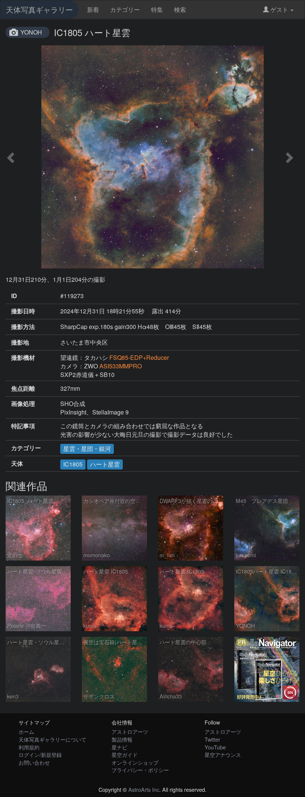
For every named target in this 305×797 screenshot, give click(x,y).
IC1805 (73, 464)
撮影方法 (23, 327)
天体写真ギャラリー (39, 9)
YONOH (31, 32)
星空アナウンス (223, 754)
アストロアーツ (130, 731)
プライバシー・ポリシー (140, 770)
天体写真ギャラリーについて (52, 739)
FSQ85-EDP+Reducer (139, 357)
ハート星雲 (105, 464)
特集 (157, 9)
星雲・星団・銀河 (87, 448)
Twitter (212, 739)
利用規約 (29, 747)
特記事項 (23, 426)
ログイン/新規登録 (40, 754)
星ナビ (119, 747)
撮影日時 (23, 311)
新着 (93, 9)
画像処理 (23, 404)
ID (14, 296)
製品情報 (122, 739)
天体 (17, 463)
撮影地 (20, 342)
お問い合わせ (34, 762)
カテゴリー (125, 9)
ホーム (26, 731)
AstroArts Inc (143, 789)
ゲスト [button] (279, 9)
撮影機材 (23, 358)
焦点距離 (23, 388)
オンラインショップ (135, 762)
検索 (180, 9)
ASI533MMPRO (120, 366)
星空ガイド (125, 754)
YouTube (215, 747)
